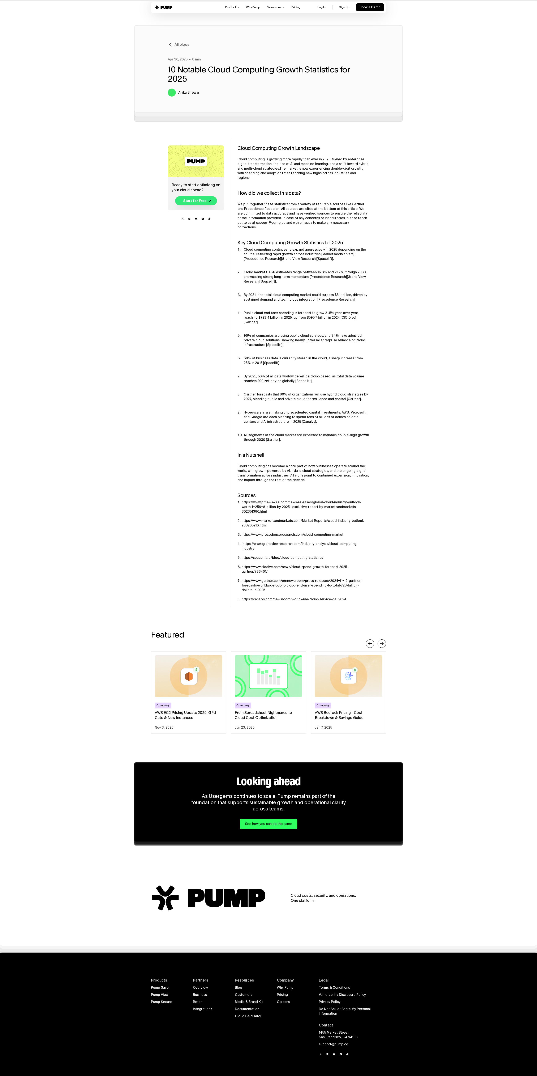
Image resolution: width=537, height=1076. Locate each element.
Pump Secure (161, 1002)
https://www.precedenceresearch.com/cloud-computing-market (292, 534)
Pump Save (160, 987)
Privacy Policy (329, 1002)
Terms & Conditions (334, 987)
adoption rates (278, 173)
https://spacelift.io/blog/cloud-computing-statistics (282, 557)
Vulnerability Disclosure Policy (342, 994)
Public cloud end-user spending (269, 313)
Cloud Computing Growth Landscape (278, 148)
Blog (238, 987)
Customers (243, 994)
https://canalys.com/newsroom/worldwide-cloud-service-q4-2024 (294, 599)
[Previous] (370, 643)
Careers (283, 1002)
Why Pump (285, 987)
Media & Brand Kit (249, 1002)
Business (200, 994)
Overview (200, 987)
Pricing (282, 994)
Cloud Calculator (248, 1016)
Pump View (159, 994)
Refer (197, 1002)
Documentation (247, 1009)
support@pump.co (270, 222)
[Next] (382, 643)
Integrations (202, 1009)
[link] (194, 201)
